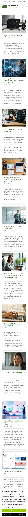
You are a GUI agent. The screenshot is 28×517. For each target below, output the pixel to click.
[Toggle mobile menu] (25, 5)
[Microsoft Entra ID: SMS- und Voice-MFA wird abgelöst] (14, 24)
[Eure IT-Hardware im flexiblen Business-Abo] (14, 118)
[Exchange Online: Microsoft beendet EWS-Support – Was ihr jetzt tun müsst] (14, 68)
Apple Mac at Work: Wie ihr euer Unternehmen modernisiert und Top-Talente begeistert (14, 275)
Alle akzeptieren (14, 510)
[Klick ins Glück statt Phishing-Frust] (14, 361)
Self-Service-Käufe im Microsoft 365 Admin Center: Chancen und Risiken (14, 422)
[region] (14, 503)
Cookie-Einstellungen (8, 514)
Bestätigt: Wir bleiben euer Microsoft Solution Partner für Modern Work (13, 179)
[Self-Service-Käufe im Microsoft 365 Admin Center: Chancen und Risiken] (14, 410)
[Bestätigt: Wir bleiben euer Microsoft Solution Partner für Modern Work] (14, 167)
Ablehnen (21, 514)
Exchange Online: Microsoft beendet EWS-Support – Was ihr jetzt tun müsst (14, 80)
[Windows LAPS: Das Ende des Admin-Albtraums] (14, 313)
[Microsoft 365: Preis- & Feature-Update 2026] (14, 215)
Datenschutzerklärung (16, 507)
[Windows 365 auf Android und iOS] (14, 460)
